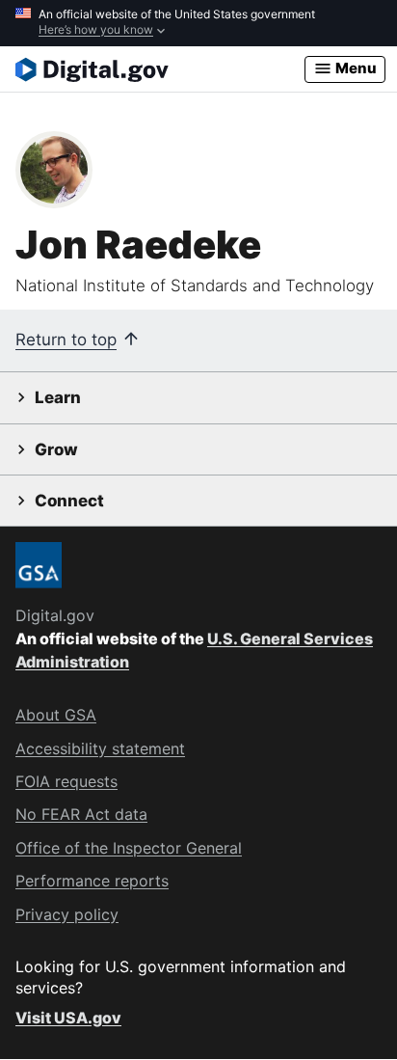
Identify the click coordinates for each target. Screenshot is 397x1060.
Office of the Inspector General (128, 847)
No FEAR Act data (81, 814)
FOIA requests (66, 781)
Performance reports (92, 880)
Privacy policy (67, 914)
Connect (69, 500)
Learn (58, 397)
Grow (56, 449)
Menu (354, 68)
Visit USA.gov (68, 1017)
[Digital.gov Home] (159, 69)
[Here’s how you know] (198, 23)
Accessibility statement (100, 748)
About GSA (55, 714)
